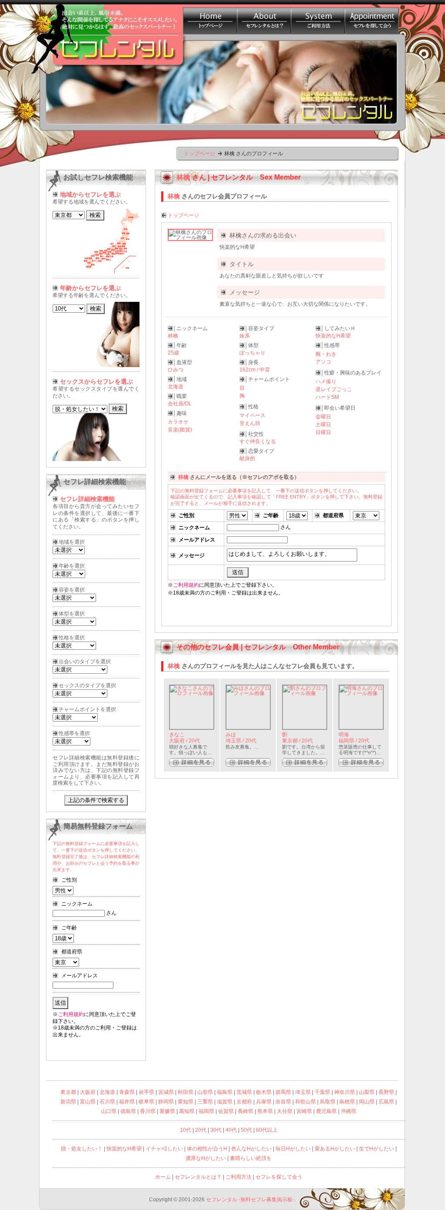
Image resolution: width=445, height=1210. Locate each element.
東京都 (68, 1092)
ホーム (163, 1177)
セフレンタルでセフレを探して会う (372, 17)
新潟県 (68, 1102)
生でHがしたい (376, 1149)
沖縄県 (348, 1111)
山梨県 (367, 1092)
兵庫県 (264, 1102)
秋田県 (185, 1092)
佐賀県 (226, 1111)
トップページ (199, 153)
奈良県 (283, 1102)
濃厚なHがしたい (206, 1158)
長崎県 (245, 1111)
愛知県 (185, 1102)
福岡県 (206, 1111)
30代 (216, 1130)
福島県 (224, 1092)
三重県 (205, 1102)
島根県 (347, 1102)
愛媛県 (167, 1111)
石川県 (107, 1102)
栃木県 (264, 1092)
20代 (200, 1130)
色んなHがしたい (251, 1149)
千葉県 (322, 1092)
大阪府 (88, 1092)
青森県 (127, 1092)
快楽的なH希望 (124, 1149)
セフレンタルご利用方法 (318, 17)
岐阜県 (146, 1102)
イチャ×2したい (164, 1149)
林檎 (174, 665)
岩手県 (146, 1092)
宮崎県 (304, 1111)
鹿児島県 (326, 1111)
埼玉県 (303, 1092)
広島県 (386, 1102)
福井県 (127, 1102)
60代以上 (267, 1130)
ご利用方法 (239, 1177)
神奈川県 (344, 1092)
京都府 (244, 1102)
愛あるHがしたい (335, 1149)
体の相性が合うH (207, 1149)
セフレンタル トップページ (210, 17)
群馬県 (283, 1092)
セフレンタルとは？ (264, 17)
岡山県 (367, 1102)
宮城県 (166, 1092)
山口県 (108, 1111)
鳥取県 (327, 1102)
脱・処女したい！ (82, 1149)
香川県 (148, 1111)
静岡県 (166, 1102)
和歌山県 (305, 1102)
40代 (231, 1130)
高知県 (187, 1111)
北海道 (107, 1092)
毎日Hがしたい (293, 1149)
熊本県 (265, 1111)
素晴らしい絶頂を (251, 1158)
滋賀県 (224, 1102)
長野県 (386, 1092)
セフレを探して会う (279, 1177)
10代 (185, 1130)
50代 (246, 1130)
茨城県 (244, 1092)
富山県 (88, 1102)
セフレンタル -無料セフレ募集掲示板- (250, 1200)
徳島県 (128, 1111)
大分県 (284, 1111)
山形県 (205, 1092)
